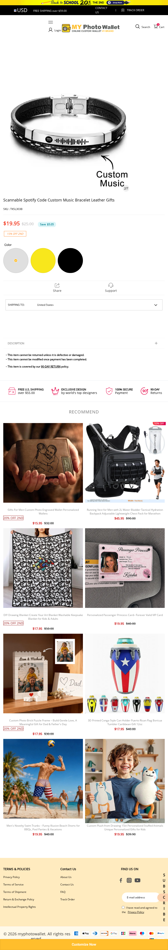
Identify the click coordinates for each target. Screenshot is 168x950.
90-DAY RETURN (51, 366)
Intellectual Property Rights (19, 907)
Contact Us (67, 884)
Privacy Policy (11, 877)
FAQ (62, 892)
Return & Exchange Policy (18, 899)
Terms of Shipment (14, 892)
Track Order (135, 10)
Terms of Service (13, 884)
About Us (66, 877)
